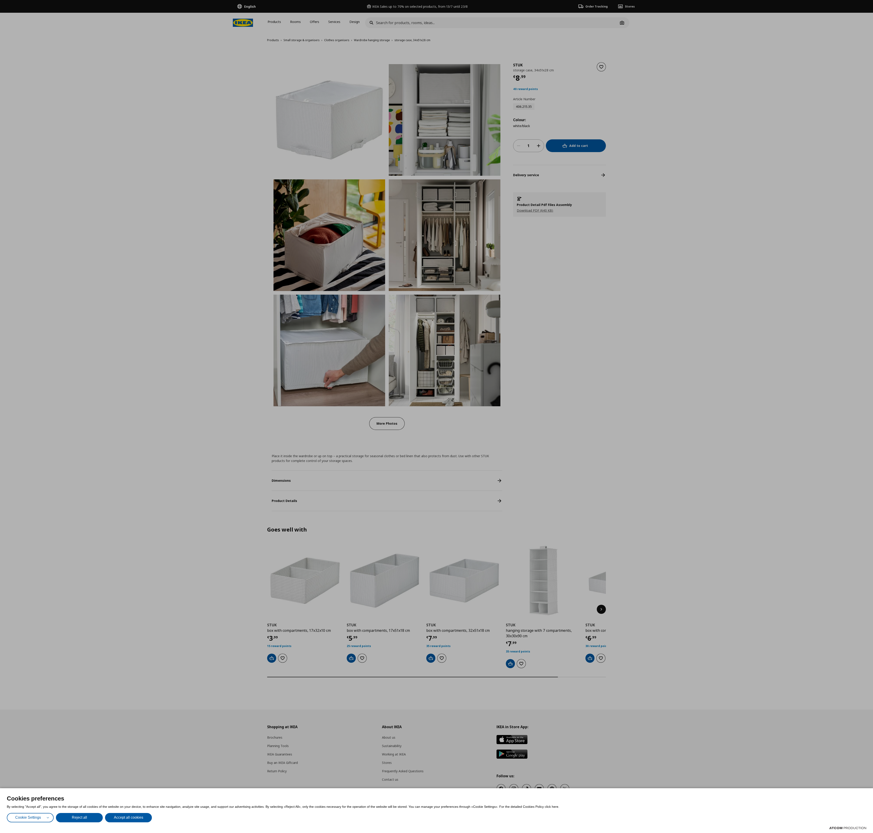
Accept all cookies (128, 817)
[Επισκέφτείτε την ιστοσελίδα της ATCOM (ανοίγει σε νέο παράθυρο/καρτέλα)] (847, 828)
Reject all (79, 817)
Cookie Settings (28, 817)
